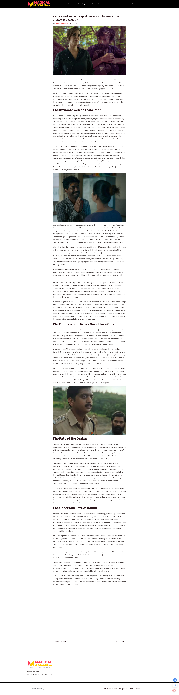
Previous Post (59, 641)
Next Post (121, 641)
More (145, 4)
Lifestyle (134, 4)
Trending (81, 4)
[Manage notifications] (174, 690)
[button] (100, 4)
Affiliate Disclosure (110, 689)
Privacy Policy (122, 689)
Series (121, 4)
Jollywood (94, 4)
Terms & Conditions (135, 689)
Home (70, 4)
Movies (109, 4)
